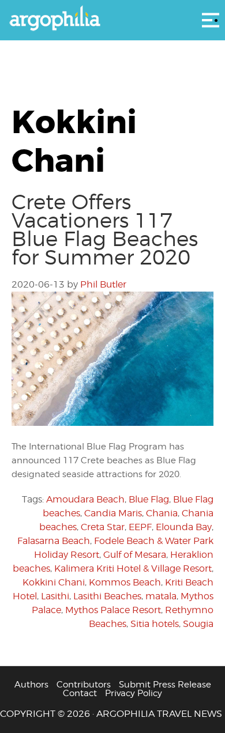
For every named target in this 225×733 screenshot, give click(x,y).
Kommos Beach (125, 582)
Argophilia (112, 19)
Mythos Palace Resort (113, 609)
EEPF (140, 527)
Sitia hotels (154, 623)
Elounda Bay (184, 527)
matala (161, 596)
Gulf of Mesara (134, 554)
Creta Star (103, 527)
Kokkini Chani (53, 582)
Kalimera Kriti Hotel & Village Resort (133, 568)
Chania (162, 513)
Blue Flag (149, 499)
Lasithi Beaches (107, 596)
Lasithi (55, 596)
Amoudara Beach (85, 499)
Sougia (198, 623)
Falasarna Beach (53, 540)
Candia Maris (113, 513)
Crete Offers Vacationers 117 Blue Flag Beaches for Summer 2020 (105, 229)
